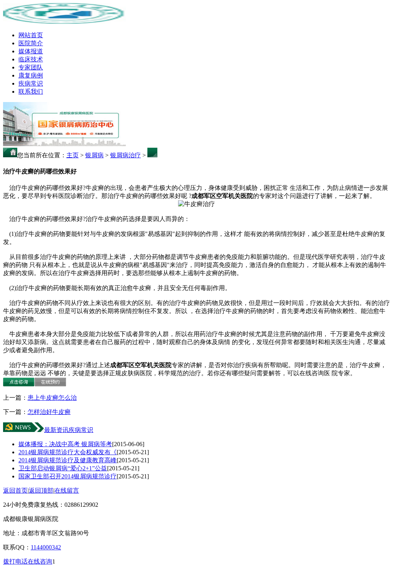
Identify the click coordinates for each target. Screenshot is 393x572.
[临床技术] (64, 144)
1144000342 (46, 547)
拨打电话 (15, 561)
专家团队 (30, 67)
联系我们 (30, 91)
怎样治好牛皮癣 (49, 412)
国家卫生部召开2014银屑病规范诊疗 (67, 476)
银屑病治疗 (125, 155)
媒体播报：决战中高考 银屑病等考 (65, 444)
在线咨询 (40, 561)
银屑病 (94, 155)
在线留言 (66, 490)
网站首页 (30, 35)
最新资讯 (56, 430)
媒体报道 (30, 51)
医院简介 (30, 43)
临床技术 (30, 59)
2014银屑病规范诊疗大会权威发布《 (67, 452)
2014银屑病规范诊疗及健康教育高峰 (67, 460)
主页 (72, 155)
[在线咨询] (19, 384)
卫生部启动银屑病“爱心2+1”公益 (62, 468)
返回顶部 (41, 490)
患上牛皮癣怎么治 (52, 397)
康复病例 (30, 75)
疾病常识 (30, 83)
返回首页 (15, 490)
